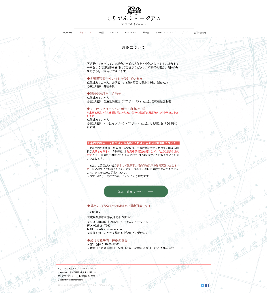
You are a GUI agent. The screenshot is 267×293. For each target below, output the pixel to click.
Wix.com (111, 285)
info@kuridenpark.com (110, 229)
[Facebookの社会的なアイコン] (207, 285)
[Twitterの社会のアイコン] (202, 285)
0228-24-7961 (68, 276)
